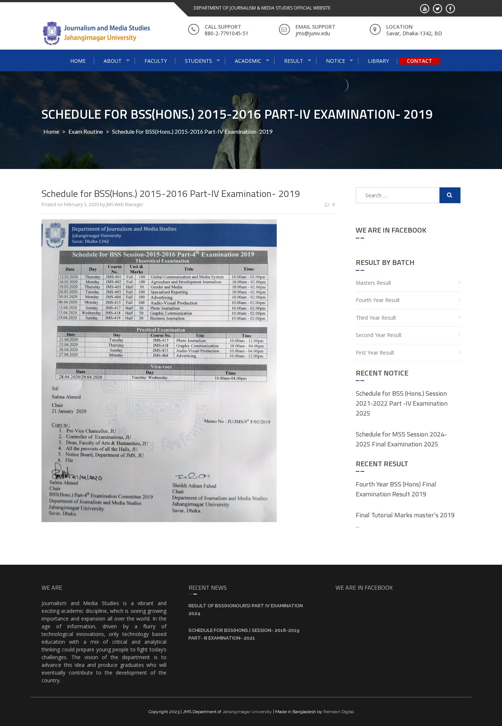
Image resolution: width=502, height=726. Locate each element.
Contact (419, 60)
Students (198, 60)
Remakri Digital (338, 711)
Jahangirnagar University (247, 711)
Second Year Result (379, 334)
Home (78, 60)
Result (293, 60)
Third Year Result (376, 317)
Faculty (155, 60)
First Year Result (375, 352)
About (113, 60)
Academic (248, 60)
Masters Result (373, 282)
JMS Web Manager (124, 204)
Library (378, 60)
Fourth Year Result (378, 299)
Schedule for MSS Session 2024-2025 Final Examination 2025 (401, 439)
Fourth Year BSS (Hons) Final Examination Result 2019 (396, 489)
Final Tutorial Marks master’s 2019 (405, 515)
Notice (335, 60)
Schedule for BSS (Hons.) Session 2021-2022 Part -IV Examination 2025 (402, 403)
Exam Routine (85, 131)
